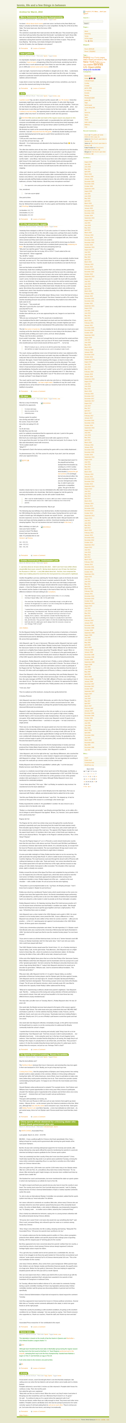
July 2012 (87, 550)
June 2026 (88, 166)
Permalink (24, 48)
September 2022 (89, 276)
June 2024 (88, 225)
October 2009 (89, 630)
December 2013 (89, 508)
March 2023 (88, 262)
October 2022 (89, 274)
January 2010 (89, 623)
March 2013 (88, 530)
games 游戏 (88, 88)
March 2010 (88, 618)
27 (94, 781)
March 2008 (88, 676)
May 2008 (87, 671)
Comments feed (89, 762)
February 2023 (89, 264)
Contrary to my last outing (27, 111)
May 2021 (87, 315)
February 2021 (89, 323)
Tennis (86, 36)
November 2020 (89, 330)
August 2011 (88, 576)
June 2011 (88, 581)
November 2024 (89, 213)
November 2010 (89, 598)
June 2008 (88, 669)
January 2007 (89, 711)
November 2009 (89, 628)
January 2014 (89, 506)
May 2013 (87, 525)
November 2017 (89, 398)
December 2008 (89, 654)
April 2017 (87, 410)
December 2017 (89, 396)
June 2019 (88, 367)
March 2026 (88, 174)
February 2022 (89, 293)
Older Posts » (23, 1415)
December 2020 (89, 327)
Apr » (89, 786)
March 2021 (88, 320)
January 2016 (89, 447)
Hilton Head (88, 60)
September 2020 (89, 335)
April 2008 (87, 674)
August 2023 (88, 249)
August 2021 (88, 308)
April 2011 (87, 586)
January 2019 (89, 374)
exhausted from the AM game (41, 132)
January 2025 (89, 208)
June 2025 (88, 196)
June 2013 (88, 523)
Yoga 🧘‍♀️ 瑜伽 (89, 41)
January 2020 (89, 352)
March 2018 (88, 391)
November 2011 (89, 569)
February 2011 (89, 591)
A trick (24, 1373)
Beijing (86, 57)
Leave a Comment (39, 48)
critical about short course (34, 23)
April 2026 (87, 171)
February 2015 (89, 474)
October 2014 (89, 484)
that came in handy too (32, 329)
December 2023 (89, 240)
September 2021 (89, 306)
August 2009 (88, 635)
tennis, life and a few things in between (41, 5)
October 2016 (89, 425)
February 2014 (89, 503)
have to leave (31, 62)
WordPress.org (89, 765)
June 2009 (88, 640)
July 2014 (87, 491)
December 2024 (89, 210)
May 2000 (87, 745)
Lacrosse (97, 59)
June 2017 (88, 406)
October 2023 (89, 245)
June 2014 (88, 493)
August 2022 (88, 279)
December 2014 (89, 479)
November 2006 (89, 715)
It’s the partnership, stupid (34, 224)
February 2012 (89, 562)
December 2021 (89, 298)
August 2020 (88, 337)
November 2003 (89, 742)
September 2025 (89, 188)
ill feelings (25, 206)
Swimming (88, 33)
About (86, 31)
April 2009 (87, 645)
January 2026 (89, 179)
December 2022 (89, 269)
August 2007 (88, 693)
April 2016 (87, 440)
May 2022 (87, 286)
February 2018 (89, 393)
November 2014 (89, 481)
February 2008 (89, 679)
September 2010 (89, 603)
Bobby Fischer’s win (29, 1108)
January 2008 (89, 681)
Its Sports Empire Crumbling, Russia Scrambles (44, 1054)
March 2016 (88, 442)
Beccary (98, 1419)
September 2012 (89, 545)
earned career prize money (39, 67)
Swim (86, 117)
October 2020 (89, 332)
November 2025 (89, 184)
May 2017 (87, 408)
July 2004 (87, 737)
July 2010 (87, 608)
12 (92, 776)
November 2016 (89, 423)
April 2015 (87, 469)
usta (58, 96)
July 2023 (87, 252)
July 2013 (87, 520)
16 (86, 779)
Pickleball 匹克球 (89, 98)
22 (84, 781)
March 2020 (88, 347)
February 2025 (89, 206)
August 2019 (88, 362)
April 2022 (87, 289)
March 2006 (88, 730)
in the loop (67, 522)
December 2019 (89, 354)
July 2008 (87, 667)
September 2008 (89, 662)
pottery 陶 (87, 100)
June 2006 (88, 725)
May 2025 (87, 198)
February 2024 (89, 235)
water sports (88, 122)
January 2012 (89, 564)
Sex (85, 65)
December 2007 (89, 684)
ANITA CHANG (26, 1131)
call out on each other (55, 1405)
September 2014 (89, 486)
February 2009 (89, 650)
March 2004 (88, 740)
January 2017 (89, 418)
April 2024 (87, 230)
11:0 (22, 93)
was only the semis (38, 1106)
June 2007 (88, 698)
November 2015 (89, 452)
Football (87, 85)
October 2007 (89, 689)
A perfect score (24, 100)
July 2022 (87, 281)
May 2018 (87, 388)
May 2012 (87, 554)
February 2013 (89, 532)
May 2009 (87, 642)
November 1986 (89, 747)
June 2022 (88, 284)
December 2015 (89, 449)
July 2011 (87, 579)
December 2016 (89, 420)
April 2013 (87, 528)
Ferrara (30, 538)
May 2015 (87, 467)
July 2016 (87, 432)
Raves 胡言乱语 (89, 49)
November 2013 (89, 510)
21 (96, 779)
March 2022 (88, 291)
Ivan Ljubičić (27, 53)
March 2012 (88, 559)
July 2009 (87, 637)
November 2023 (89, 242)
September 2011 (89, 574)
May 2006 (87, 728)
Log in (86, 758)
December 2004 (89, 735)
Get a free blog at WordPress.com (70, 1419)
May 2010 (87, 613)
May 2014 (87, 496)
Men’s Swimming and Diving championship (42, 17)
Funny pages (100, 57)
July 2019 (87, 364)
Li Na (104, 59)
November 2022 (89, 271)
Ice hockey (88, 90)
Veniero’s (22, 538)
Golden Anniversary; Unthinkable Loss (39, 560)
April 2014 (87, 498)
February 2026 (89, 176)
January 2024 (89, 237)
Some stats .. (27, 1332)
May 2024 (87, 228)
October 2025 (89, 186)
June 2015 (88, 464)
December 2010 (89, 596)
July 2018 (87, 384)
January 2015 (89, 476)
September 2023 (89, 247)
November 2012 (89, 540)
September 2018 (89, 379)
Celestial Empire (48, 1126)
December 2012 (89, 537)
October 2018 (89, 376)
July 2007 (87, 696)
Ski (85, 110)
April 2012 (87, 557)
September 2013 (89, 515)
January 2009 (89, 652)
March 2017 (88, 413)
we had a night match (45, 382)
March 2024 (88, 232)
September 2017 (89, 401)
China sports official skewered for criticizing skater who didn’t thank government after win (48, 1122)
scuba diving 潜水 (90, 107)
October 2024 (89, 215)
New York (88, 61)
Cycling (87, 83)
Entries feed (88, 760)
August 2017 (88, 403)
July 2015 (87, 462)
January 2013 (89, 535)
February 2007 (89, 708)
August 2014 (88, 489)
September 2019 (89, 359)
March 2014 (88, 501)
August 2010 (88, 606)
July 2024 (87, 223)
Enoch (86, 135)
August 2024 (88, 220)
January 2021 (89, 325)
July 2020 (87, 340)
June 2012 (88, 552)
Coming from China (25, 1072)
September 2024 (89, 218)
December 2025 (89, 181)
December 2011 (89, 567)
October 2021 (89, 303)
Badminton (88, 76)
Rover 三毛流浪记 (90, 51)
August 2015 (88, 459)
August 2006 (88, 720)
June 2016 (88, 435)
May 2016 (87, 437)
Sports (45, 19)
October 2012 (89, 542)
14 (96, 776)
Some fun (87, 112)
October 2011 (89, 572)
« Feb (85, 786)
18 (90, 779)
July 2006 (87, 723)
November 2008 (89, 657)
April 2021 (87, 318)
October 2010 (89, 601)
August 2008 (88, 664)
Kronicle (87, 93)
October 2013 (89, 513)
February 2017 (89, 415)
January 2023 (89, 267)
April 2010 (87, 615)
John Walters (23, 628)
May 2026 (87, 169)
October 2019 (89, 357)
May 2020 (87, 345)
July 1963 (87, 750)
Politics (98, 62)
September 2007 (89, 691)
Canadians (51, 592)
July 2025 (87, 193)
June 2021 (88, 313)
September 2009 (89, 632)
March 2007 (88, 706)
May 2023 (87, 257)
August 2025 (88, 191)
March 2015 (88, 471)
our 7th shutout (64, 100)
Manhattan (70, 1338)
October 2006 (89, 718)
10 (88, 776)
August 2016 (88, 430)
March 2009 (88, 647)
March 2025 (88, 203)
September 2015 (89, 457)
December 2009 (89, 625)
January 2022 (89, 296)
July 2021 (87, 310)
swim (54, 19)
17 (88, 779)
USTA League (89, 38)
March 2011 (88, 588)
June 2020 (88, 342)
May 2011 (87, 584)
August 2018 (88, 381)
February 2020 (89, 349)
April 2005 (87, 732)
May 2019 (87, 369)
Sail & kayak (88, 105)
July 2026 (87, 164)
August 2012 (88, 547)
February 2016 (89, 445)
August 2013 (88, 518)
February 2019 (89, 371)
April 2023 (87, 259)
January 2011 (89, 593)
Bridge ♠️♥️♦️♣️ (90, 78)
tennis (55, 56)
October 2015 (89, 454)
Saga (45, 1375)
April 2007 (87, 703)
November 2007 (89, 686)
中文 (86, 127)
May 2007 (87, 701)
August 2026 (88, 162)
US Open (88, 67)
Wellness (87, 124)
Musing (87, 95)
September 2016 (89, 428)
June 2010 (88, 610)
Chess (55, 1057)
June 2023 (88, 254)
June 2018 (88, 386)
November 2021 (89, 301)
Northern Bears (27, 1065)
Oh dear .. (25, 396)
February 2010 (89, 620)
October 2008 (89, 659)
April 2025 (87, 201)
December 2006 (89, 713)
